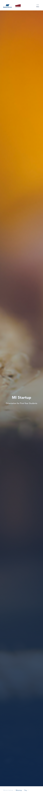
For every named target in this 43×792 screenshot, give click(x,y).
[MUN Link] (18, 6)
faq (25, 790)
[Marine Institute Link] (7, 6)
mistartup (19, 790)
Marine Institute (8, 790)
